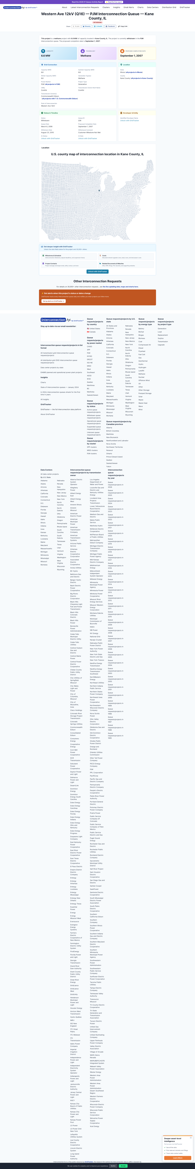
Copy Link (123, 26)
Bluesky (88, 26)
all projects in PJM (52, 84)
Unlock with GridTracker (50, 138)
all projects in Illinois (134, 72)
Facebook (111, 26)
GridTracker (185, 7)
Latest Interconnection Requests (85, 7)
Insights (116, 7)
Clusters (106, 7)
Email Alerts (129, 7)
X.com (77, 26)
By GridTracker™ (31, 7)
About (64, 7)
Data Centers (152, 7)
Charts (140, 7)
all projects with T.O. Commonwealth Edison (59, 99)
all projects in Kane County (141, 78)
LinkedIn (99, 26)
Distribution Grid (169, 7)
